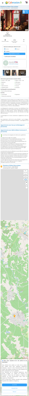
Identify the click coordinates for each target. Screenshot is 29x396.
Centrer (25, 176)
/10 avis (27, 11)
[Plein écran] (27, 187)
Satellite (25, 174)
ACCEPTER (14, 384)
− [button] (26, 184)
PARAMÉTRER (14, 388)
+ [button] (26, 182)
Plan (25, 170)
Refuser (14, 391)
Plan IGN (25, 172)
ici (18, 380)
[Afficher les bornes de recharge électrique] (25, 179)
